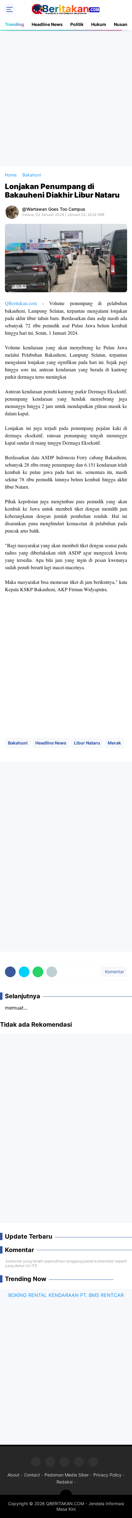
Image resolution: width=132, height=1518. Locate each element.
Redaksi (64, 1481)
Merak (114, 742)
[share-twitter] (24, 971)
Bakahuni (18, 742)
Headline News (47, 24)
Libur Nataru (87, 742)
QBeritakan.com (21, 303)
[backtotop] (66, 1496)
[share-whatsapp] (38, 971)
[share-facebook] (10, 971)
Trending (14, 24)
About (13, 1474)
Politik (76, 24)
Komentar (114, 971)
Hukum (98, 24)
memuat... (16, 1008)
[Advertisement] (66, 98)
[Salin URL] (51, 971)
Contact (32, 1474)
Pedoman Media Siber (67, 1474)
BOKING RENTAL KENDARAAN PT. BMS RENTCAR (66, 1295)
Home (11, 174)
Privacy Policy (107, 1474)
